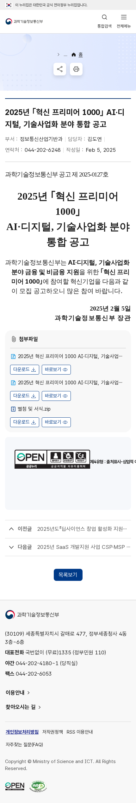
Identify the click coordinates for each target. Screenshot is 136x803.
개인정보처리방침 (22, 732)
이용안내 (15, 693)
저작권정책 (52, 732)
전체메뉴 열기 (124, 21)
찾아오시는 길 (21, 707)
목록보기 (68, 575)
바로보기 (53, 369)
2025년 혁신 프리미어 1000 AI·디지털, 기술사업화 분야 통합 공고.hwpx (72, 356)
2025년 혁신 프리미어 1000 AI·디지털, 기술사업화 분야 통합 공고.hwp (72, 383)
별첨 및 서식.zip (34, 409)
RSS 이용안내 (80, 732)
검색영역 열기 (104, 21)
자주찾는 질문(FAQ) (24, 745)
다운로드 (21, 369)
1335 (65, 652)
